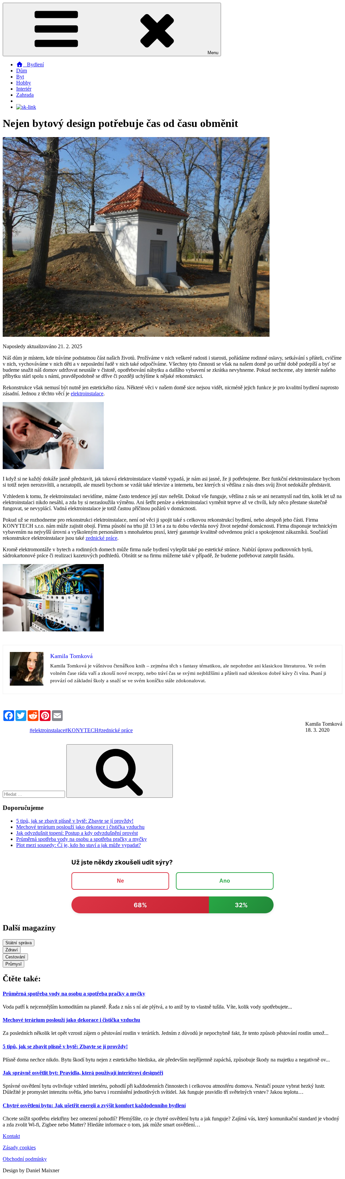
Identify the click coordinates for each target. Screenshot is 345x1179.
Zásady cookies (19, 1147)
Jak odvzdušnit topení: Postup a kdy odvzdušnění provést (77, 833)
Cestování (15, 956)
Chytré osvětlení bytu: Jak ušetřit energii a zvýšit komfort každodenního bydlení (94, 1105)
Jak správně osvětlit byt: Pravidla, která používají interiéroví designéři (83, 1073)
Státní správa (18, 942)
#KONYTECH (81, 730)
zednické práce (101, 538)
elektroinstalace (87, 393)
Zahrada (25, 95)
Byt (20, 76)
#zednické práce (115, 730)
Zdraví (11, 949)
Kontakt (11, 1136)
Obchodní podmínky (25, 1159)
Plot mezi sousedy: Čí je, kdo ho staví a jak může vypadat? (78, 845)
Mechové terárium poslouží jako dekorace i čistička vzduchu (80, 827)
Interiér (23, 89)
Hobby (23, 83)
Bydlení (33, 64)
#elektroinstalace (47, 730)
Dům (21, 70)
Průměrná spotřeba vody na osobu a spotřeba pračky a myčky (81, 839)
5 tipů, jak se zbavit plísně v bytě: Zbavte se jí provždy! (74, 821)
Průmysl (13, 964)
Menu (213, 52)
